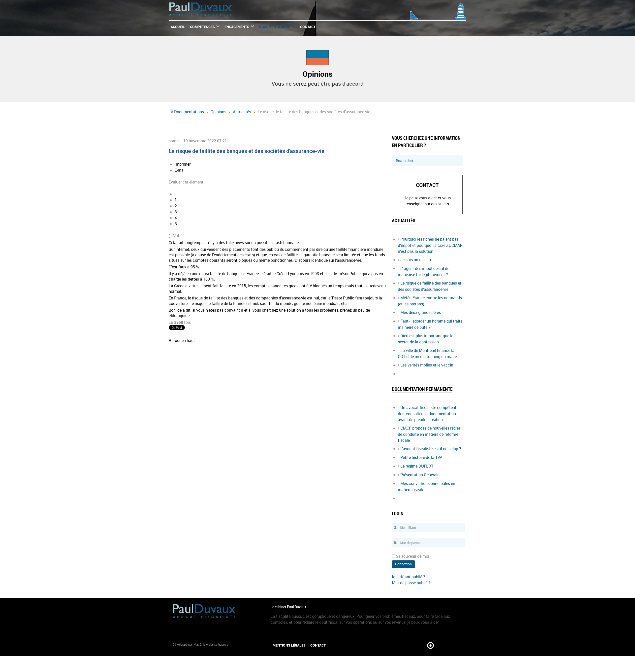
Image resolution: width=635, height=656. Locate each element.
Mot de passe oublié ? (411, 582)
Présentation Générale (419, 474)
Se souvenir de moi (412, 556)
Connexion (403, 564)
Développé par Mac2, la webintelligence (200, 644)
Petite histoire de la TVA (421, 457)
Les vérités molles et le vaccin (426, 365)
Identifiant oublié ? (408, 577)
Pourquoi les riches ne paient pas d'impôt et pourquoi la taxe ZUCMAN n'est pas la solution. (430, 245)
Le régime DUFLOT (416, 466)
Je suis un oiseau (415, 259)
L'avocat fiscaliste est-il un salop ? (430, 448)
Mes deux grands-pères (420, 312)
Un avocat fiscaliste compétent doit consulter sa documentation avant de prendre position (427, 413)
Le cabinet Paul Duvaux (288, 607)
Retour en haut (182, 340)
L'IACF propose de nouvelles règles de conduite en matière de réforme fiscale (429, 434)
